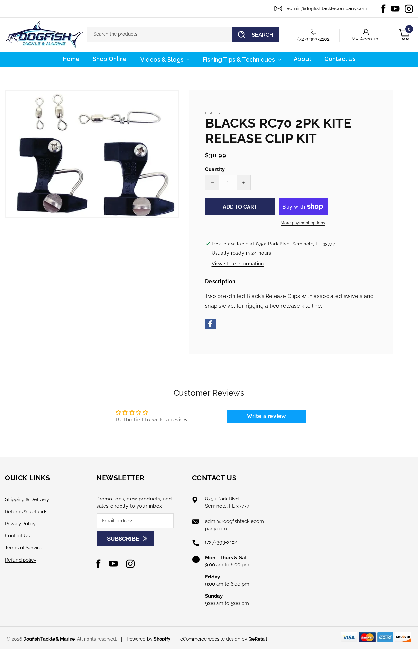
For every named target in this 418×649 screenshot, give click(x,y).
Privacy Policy (20, 524)
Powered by (148, 638)
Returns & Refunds (26, 511)
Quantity (215, 169)
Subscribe (123, 539)
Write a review (266, 416)
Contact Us (17, 536)
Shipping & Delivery (27, 499)
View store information (238, 263)
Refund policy (20, 560)
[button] (164, 59)
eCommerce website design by (214, 638)
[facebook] (210, 327)
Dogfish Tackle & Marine (49, 638)
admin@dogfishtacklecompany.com (327, 8)
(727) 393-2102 (313, 39)
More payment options (303, 223)
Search (262, 34)
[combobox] (183, 34)
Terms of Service (23, 548)
